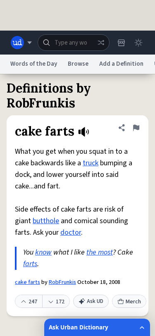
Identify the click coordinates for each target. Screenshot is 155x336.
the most (99, 252)
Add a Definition (121, 64)
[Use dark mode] (138, 42)
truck (90, 163)
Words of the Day (33, 64)
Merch (133, 302)
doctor (70, 232)
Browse (78, 64)
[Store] (121, 42)
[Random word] (101, 43)
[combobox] (74, 42)
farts (30, 264)
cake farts (27, 282)
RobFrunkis (62, 282)
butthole (46, 221)
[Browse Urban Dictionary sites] (21, 42)
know (43, 252)
